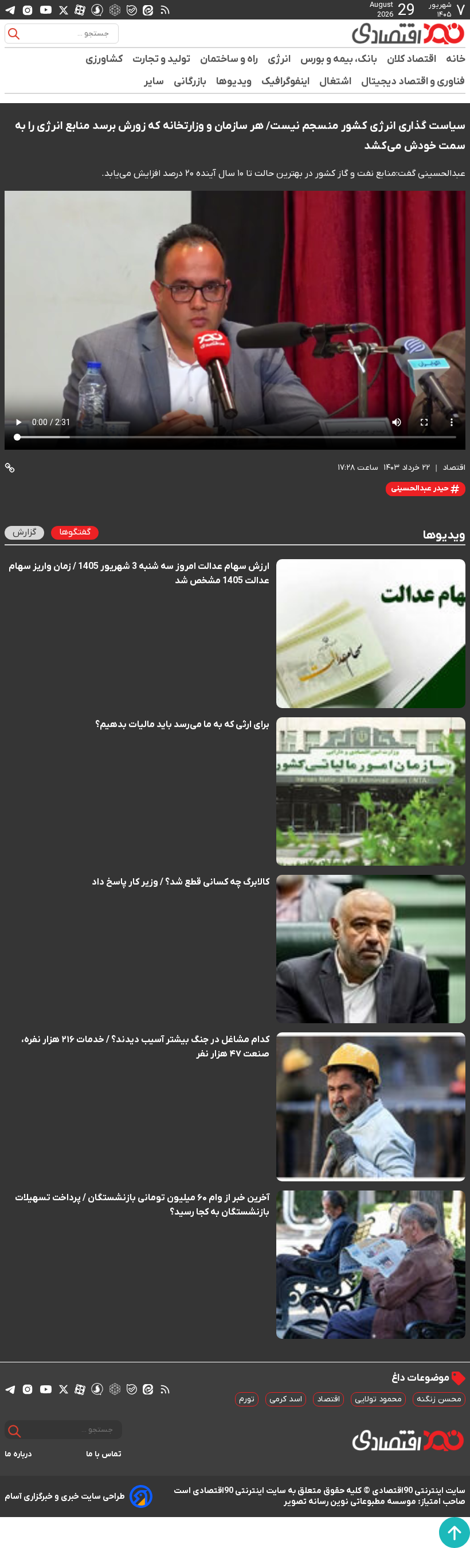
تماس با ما (104, 1454)
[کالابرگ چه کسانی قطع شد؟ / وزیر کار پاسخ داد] (370, 949)
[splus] (97, 9)
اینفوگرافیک (285, 81)
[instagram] (27, 9)
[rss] (165, 9)
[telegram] (10, 10)
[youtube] (46, 10)
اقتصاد (328, 1399)
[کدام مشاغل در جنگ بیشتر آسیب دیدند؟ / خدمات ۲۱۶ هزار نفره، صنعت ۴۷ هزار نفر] (370, 1106)
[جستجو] (14, 34)
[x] (63, 9)
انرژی (279, 59)
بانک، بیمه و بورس (339, 59)
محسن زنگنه (439, 1399)
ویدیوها (234, 81)
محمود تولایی (378, 1399)
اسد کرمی (285, 1399)
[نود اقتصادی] (407, 33)
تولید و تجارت (161, 59)
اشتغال (335, 81)
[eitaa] (148, 9)
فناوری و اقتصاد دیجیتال (413, 81)
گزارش (24, 532)
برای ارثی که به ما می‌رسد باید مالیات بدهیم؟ (182, 724)
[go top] (454, 1532)
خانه (455, 59)
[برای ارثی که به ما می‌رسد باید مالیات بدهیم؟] (370, 791)
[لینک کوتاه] (10, 467)
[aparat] (80, 9)
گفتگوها (75, 532)
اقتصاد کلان (412, 59)
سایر (154, 81)
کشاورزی (104, 59)
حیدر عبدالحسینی (421, 488)
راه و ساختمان (229, 59)
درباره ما (18, 1454)
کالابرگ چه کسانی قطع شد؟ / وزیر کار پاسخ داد (180, 882)
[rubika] (115, 9)
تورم (246, 1399)
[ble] (132, 9)
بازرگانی (190, 81)
